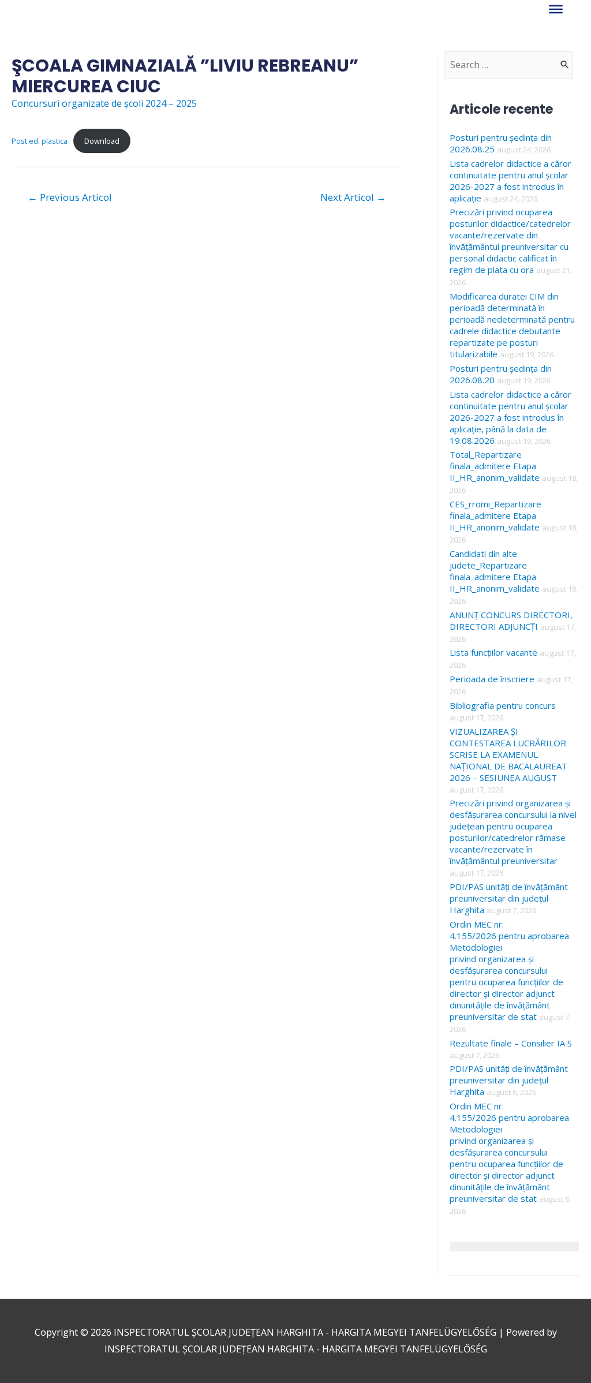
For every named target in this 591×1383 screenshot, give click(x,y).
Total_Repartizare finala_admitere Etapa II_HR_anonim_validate (495, 465)
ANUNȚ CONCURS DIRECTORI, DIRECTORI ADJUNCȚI (511, 620)
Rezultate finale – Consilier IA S (511, 1043)
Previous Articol (70, 197)
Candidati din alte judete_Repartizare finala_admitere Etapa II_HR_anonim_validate (495, 571)
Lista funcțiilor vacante (493, 652)
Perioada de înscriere (492, 679)
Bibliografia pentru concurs (503, 705)
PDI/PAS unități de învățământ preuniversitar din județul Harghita (509, 898)
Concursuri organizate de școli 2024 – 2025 (104, 103)
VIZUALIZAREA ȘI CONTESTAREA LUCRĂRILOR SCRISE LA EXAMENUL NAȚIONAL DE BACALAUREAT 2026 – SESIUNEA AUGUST (508, 754)
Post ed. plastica (40, 141)
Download (101, 141)
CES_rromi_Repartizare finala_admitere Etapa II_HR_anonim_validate (495, 515)
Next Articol (353, 197)
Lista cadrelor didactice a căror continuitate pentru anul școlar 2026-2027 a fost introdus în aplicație (510, 181)
